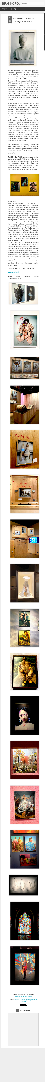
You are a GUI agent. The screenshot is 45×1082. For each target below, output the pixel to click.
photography (30, 999)
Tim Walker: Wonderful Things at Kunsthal (23, 20)
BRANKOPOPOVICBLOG (23, 996)
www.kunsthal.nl (13, 272)
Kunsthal (22, 999)
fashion (16, 999)
